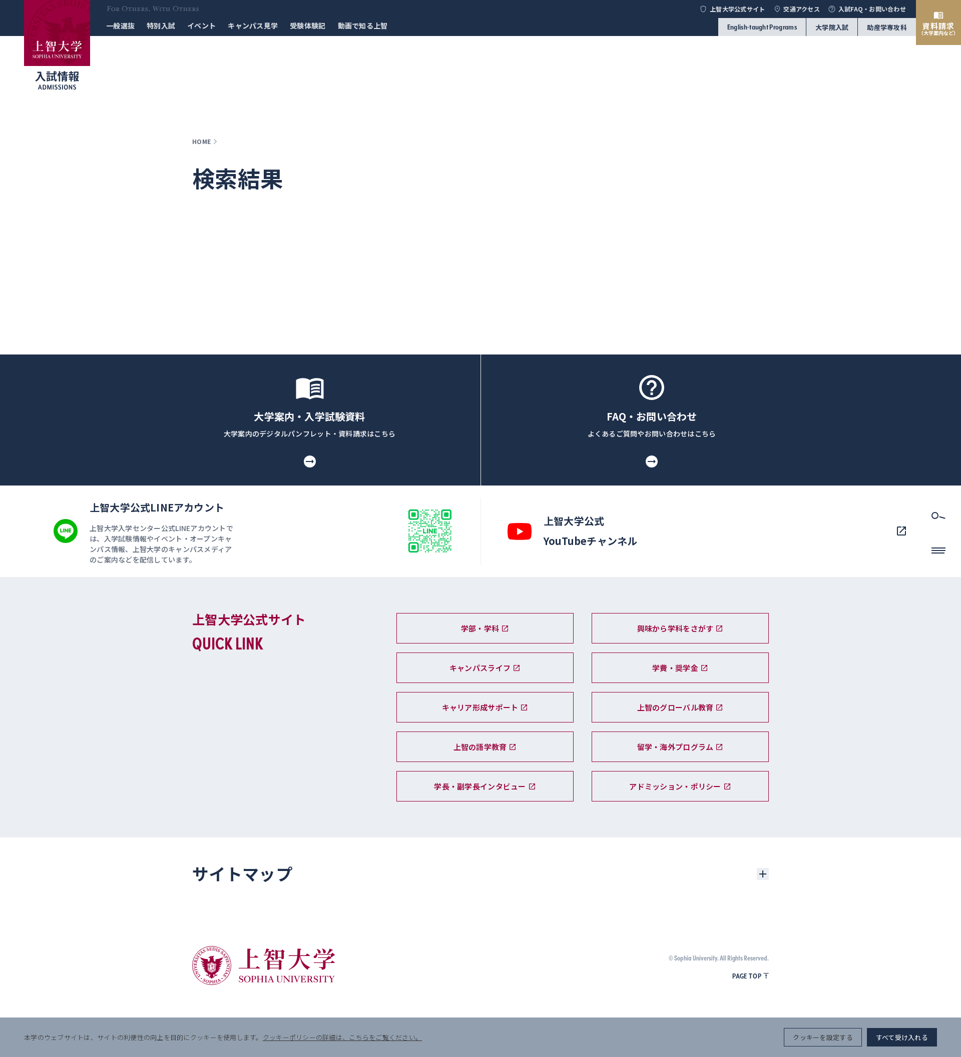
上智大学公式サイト (737, 9)
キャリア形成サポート (480, 707)
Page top (746, 976)
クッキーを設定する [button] (822, 1037)
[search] (938, 518)
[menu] (938, 554)
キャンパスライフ (480, 667)
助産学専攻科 (887, 27)
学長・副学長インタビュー (480, 786)
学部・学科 (480, 628)
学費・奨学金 (675, 667)
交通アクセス (801, 9)
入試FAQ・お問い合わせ (872, 9)
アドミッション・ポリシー (675, 786)
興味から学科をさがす (675, 628)
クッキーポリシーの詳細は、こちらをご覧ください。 (342, 1037)
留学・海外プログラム (675, 747)
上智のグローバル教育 (675, 707)
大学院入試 (831, 27)
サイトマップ (242, 874)
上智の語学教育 (480, 747)
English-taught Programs (762, 27)
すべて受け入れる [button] (902, 1037)
